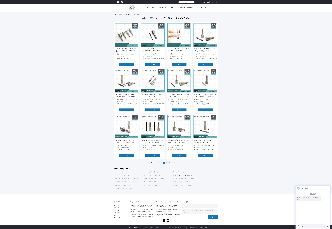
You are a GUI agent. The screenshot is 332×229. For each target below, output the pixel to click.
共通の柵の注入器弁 (120, 182)
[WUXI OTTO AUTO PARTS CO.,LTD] (131, 7)
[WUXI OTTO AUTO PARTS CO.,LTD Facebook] (118, 2)
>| (179, 163)
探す (195, 2)
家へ (148, 7)
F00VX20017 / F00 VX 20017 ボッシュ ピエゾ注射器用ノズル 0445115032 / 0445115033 (152, 96)
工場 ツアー (174, 7)
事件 (206, 7)
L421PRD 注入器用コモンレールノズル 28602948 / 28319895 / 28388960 (152, 50)
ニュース (199, 7)
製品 (153, 7)
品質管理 (182, 7)
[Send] (327, 226)
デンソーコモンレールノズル (123, 172)
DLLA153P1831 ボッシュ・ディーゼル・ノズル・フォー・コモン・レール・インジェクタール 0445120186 (126, 141)
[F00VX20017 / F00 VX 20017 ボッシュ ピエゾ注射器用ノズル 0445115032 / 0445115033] (153, 80)
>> (177, 163)
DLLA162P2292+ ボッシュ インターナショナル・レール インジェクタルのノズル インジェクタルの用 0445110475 (178, 96)
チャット (202, 2)
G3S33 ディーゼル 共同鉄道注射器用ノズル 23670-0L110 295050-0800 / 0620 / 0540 (126, 50)
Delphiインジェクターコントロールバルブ (155, 178)
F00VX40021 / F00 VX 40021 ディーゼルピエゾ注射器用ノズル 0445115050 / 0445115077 (204, 141)
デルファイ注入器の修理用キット (181, 182)
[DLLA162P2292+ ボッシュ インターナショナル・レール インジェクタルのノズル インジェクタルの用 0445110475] (179, 80)
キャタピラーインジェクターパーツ (153, 185)
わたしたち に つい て (162, 7)
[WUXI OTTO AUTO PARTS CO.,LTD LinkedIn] (121, 2)
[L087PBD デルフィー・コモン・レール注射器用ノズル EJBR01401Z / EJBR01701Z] (205, 80)
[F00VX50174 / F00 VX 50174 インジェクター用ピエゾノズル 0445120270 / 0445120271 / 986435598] (205, 35)
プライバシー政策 (131, 227)
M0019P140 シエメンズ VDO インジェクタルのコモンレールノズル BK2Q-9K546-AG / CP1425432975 (152, 141)
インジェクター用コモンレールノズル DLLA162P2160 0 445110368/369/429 (178, 50)
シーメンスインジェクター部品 (123, 188)
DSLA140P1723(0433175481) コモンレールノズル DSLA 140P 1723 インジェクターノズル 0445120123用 (142, 206)
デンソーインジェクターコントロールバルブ (127, 178)
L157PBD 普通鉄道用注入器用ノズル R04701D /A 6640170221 (179, 141)
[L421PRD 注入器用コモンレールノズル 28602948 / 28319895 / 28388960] (153, 35)
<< (161, 163)
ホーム (116, 14)
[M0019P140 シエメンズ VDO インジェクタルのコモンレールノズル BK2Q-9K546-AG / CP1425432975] (153, 126)
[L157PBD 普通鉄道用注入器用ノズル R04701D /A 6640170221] (179, 126)
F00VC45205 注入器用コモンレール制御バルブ (168, 215)
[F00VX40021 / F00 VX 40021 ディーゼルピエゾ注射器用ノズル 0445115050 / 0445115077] (205, 126)
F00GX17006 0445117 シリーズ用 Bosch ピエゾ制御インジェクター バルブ (167, 206)
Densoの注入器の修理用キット (152, 182)
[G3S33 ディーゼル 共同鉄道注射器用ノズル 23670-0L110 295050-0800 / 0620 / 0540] (126, 35)
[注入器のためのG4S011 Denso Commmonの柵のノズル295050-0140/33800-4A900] (126, 80)
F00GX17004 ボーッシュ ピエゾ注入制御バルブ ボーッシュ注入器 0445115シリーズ (167, 210)
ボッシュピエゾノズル (178, 172)
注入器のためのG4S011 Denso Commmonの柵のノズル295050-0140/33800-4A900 (126, 96)
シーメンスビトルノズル (122, 175)
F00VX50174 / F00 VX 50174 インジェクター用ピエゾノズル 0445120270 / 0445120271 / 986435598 (204, 50)
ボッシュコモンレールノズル (152, 175)
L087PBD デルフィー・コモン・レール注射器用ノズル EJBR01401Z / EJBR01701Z (205, 96)
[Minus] (328, 188)
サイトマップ (117, 217)
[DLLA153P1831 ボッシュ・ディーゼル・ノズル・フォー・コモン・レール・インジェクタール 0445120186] (126, 126)
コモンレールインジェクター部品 (181, 185)
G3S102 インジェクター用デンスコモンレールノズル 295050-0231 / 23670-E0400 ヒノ (142, 215)
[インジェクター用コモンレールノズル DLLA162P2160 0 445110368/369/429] (179, 35)
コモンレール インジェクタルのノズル (182, 175)
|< (158, 163)
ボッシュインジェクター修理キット (125, 185)
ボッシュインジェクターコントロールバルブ (184, 178)
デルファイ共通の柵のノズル (152, 172)
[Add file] (298, 226)
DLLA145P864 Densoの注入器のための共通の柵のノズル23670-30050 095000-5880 (142, 211)
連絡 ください (191, 7)
